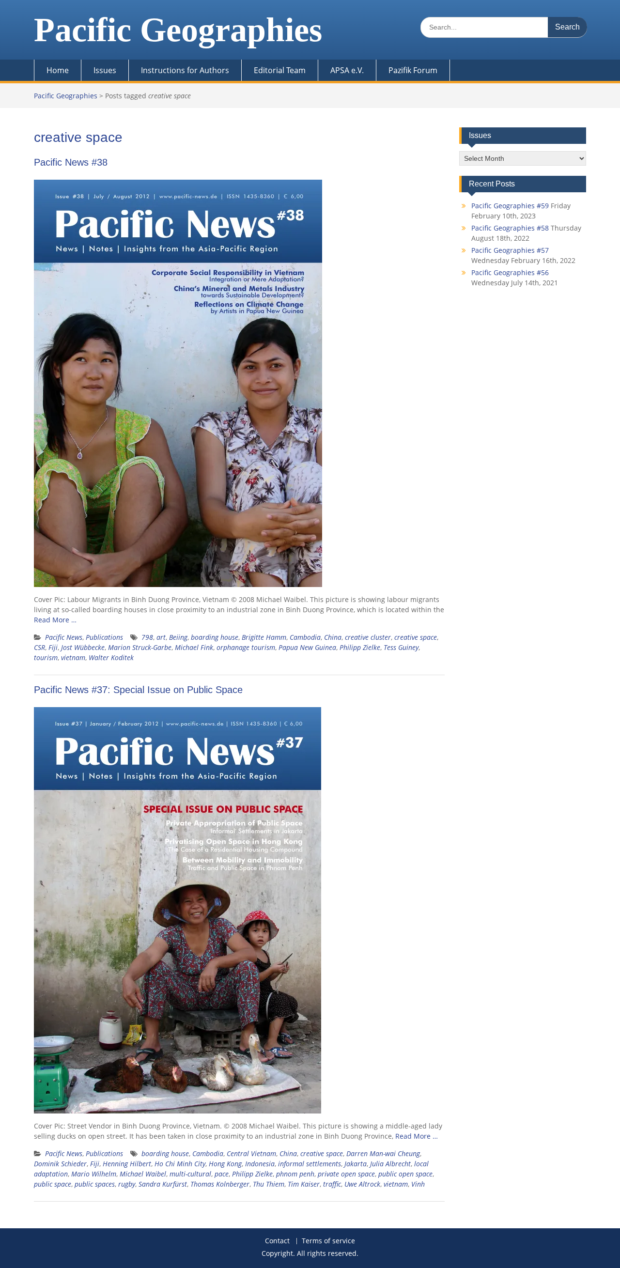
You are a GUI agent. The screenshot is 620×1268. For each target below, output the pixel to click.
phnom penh (295, 1173)
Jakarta (355, 1163)
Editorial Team (280, 70)
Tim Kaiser (304, 1184)
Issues (104, 70)
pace (222, 1173)
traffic (332, 1184)
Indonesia (260, 1163)
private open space (346, 1173)
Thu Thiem (268, 1184)
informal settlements (309, 1163)
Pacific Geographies (178, 29)
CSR (39, 647)
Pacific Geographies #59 (510, 205)
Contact (277, 1241)
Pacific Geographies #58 (510, 227)
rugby (126, 1184)
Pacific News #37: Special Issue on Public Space (138, 689)
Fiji (53, 647)
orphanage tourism (246, 647)
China (332, 637)
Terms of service (328, 1241)
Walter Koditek (111, 657)
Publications (104, 637)
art (161, 637)
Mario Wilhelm (93, 1173)
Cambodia (305, 637)
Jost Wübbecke (83, 647)
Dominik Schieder (60, 1163)
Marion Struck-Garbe (139, 647)
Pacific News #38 (71, 162)
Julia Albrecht (390, 1163)
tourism (46, 657)
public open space (405, 1173)
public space (52, 1184)
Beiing (178, 637)
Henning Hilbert (127, 1163)
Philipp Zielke (360, 647)
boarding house (214, 637)
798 (147, 637)
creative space (415, 637)
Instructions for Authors (185, 70)
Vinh (418, 1184)
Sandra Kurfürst (163, 1184)
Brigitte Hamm (264, 637)
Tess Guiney (401, 647)
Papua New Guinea (307, 647)
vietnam (73, 657)
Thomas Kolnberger (219, 1184)
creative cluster (368, 637)
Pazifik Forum (412, 70)
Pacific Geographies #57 (510, 250)
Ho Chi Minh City (180, 1163)
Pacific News (63, 637)
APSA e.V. (347, 70)
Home (57, 70)
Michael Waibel (143, 1173)
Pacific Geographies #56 (510, 272)
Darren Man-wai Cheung (383, 1153)
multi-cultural (190, 1173)
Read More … (55, 619)
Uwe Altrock (362, 1184)
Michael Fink (194, 647)
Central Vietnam (251, 1153)
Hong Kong (225, 1163)
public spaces (95, 1184)
